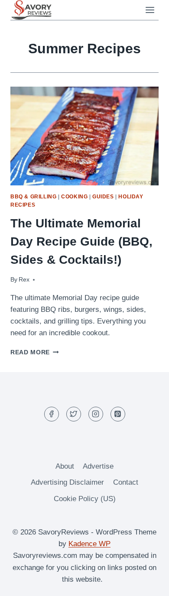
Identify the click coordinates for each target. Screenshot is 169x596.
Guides (103, 197)
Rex (24, 279)
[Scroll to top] (147, 583)
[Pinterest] (117, 414)
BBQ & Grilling (33, 197)
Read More (34, 352)
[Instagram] (95, 414)
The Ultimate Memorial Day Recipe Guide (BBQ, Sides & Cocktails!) (81, 241)
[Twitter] (73, 414)
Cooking (74, 197)
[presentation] (84, 136)
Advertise (98, 466)
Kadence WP (89, 544)
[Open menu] (150, 10)
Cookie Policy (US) (85, 499)
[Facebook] (51, 414)
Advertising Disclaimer (67, 482)
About (64, 466)
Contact (125, 482)
